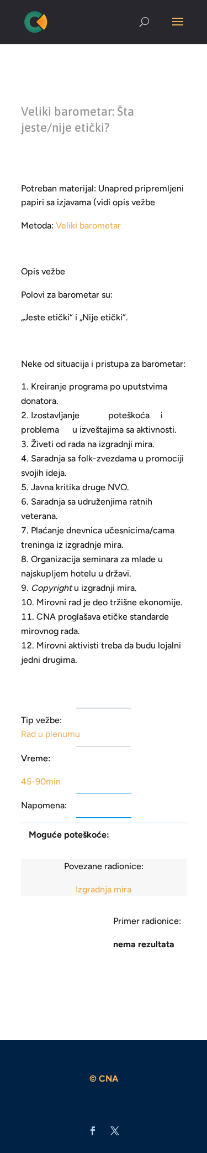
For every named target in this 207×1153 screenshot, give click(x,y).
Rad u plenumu (50, 734)
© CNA (103, 1078)
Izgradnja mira (103, 889)
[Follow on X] (115, 1131)
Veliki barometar (88, 225)
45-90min (41, 781)
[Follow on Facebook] (93, 1131)
